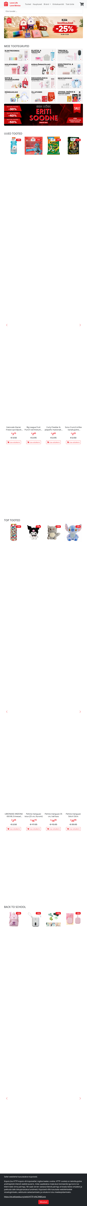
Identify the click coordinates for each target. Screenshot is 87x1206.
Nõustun (43, 1202)
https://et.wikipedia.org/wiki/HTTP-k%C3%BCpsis (25, 1196)
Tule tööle (70, 4)
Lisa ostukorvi (14, 442)
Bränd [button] (46, 4)
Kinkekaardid (58, 4)
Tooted (28, 4)
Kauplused (37, 4)
